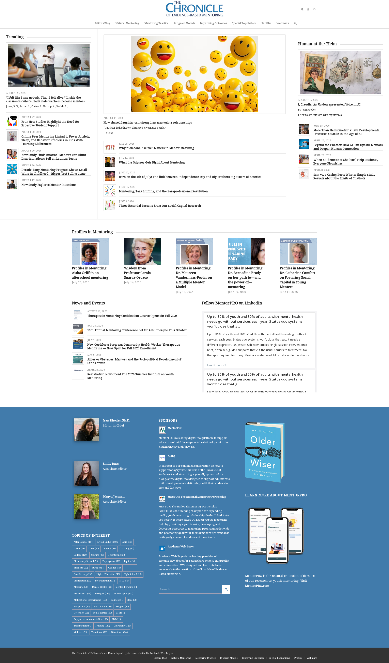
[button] (194, 317)
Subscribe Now (194, 344)
